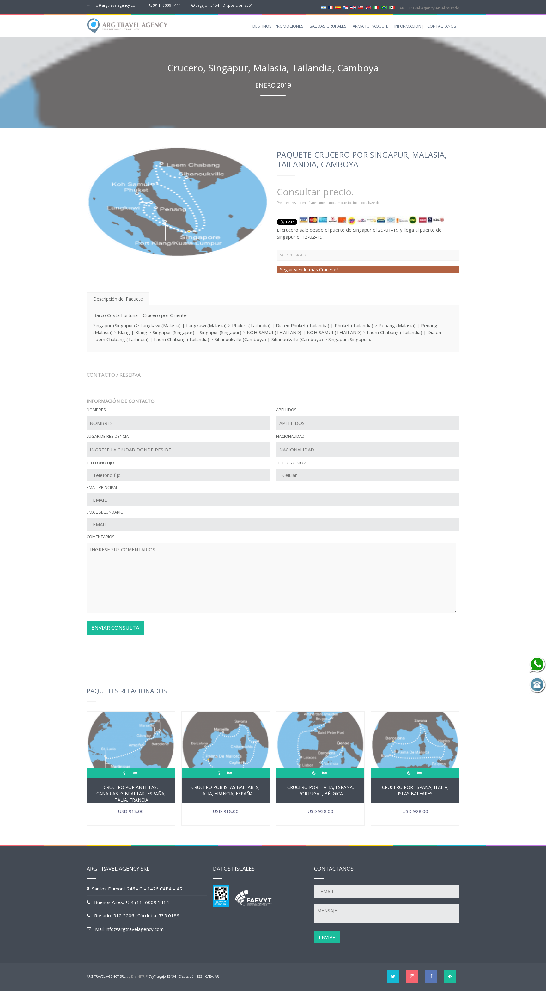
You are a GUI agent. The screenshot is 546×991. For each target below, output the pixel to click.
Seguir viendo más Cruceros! (309, 269)
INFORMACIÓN (407, 26)
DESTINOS (262, 26)
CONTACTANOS (441, 26)
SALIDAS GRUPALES (328, 26)
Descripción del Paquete (118, 299)
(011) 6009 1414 (167, 5)
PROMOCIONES (289, 26)
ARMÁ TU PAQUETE (370, 26)
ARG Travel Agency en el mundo (428, 8)
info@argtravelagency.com (115, 5)
